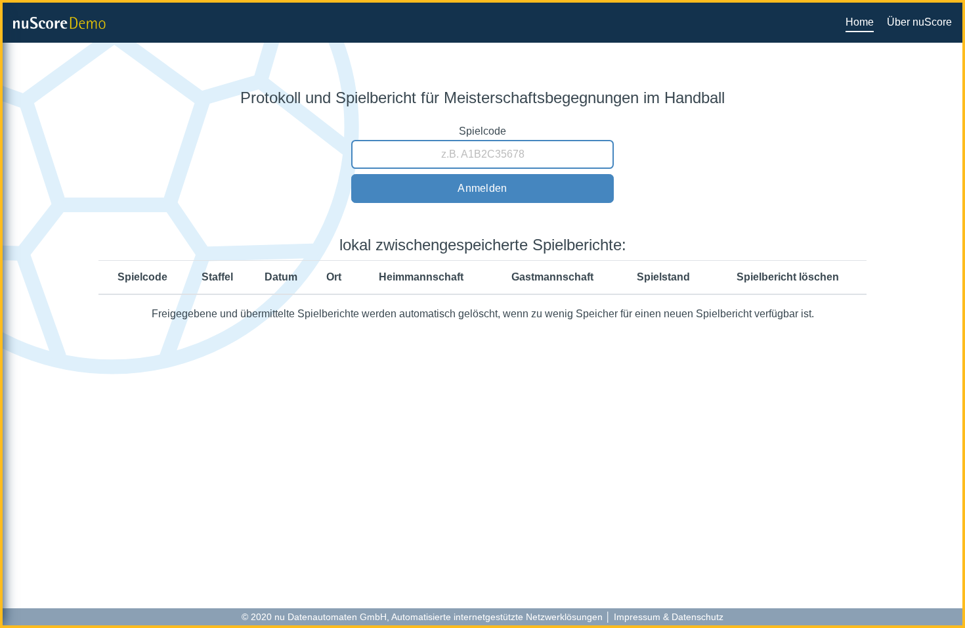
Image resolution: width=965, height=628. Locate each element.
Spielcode (482, 131)
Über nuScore (919, 22)
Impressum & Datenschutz (668, 617)
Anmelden (482, 188)
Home (860, 22)
